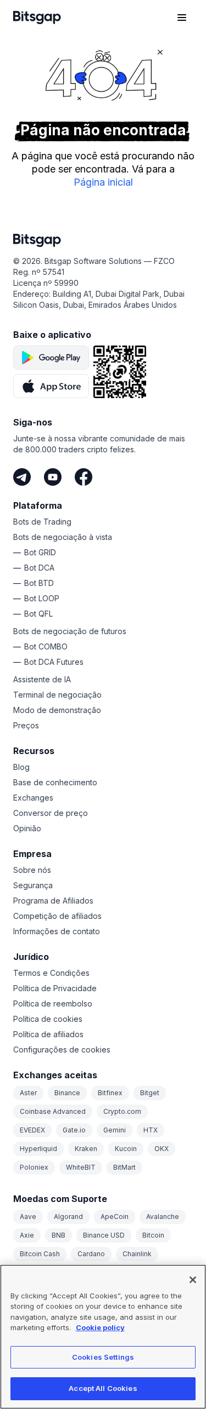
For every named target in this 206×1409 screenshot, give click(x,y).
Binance (67, 1093)
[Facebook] (83, 477)
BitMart (124, 1167)
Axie (27, 1235)
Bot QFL (38, 613)
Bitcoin (153, 1235)
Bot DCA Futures (53, 661)
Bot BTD (39, 583)
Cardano (91, 1254)
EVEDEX (32, 1130)
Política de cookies (47, 1018)
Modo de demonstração (57, 710)
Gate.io (74, 1130)
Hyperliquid (38, 1149)
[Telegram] (22, 477)
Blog (21, 767)
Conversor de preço (50, 813)
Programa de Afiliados (53, 900)
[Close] (193, 1280)
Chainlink (137, 1254)
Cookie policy (100, 1327)
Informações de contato (56, 931)
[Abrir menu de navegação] (182, 17)
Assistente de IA (42, 679)
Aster (28, 1093)
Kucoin (126, 1149)
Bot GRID (40, 552)
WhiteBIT (81, 1167)
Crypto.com (122, 1111)
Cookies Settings (103, 1357)
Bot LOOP (41, 598)
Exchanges (33, 797)
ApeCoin (115, 1216)
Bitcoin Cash (40, 1254)
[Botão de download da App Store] (51, 386)
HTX (150, 1130)
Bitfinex (110, 1093)
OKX (161, 1149)
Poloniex (34, 1167)
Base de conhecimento (55, 782)
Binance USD (104, 1235)
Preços (26, 725)
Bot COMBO (46, 646)
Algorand (68, 1216)
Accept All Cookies (103, 1388)
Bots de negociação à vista (62, 537)
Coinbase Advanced (53, 1111)
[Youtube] (53, 477)
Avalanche (162, 1216)
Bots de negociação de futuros (69, 631)
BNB (58, 1235)
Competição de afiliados (57, 916)
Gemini (114, 1130)
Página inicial (103, 182)
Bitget (149, 1093)
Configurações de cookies (61, 1049)
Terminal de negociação (57, 694)
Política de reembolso (52, 1003)
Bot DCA (39, 567)
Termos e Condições (51, 972)
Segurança (33, 885)
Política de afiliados (48, 1034)
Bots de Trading (42, 521)
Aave (28, 1216)
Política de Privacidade (55, 988)
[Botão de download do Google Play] (51, 358)
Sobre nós (32, 870)
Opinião (27, 828)
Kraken (86, 1149)
